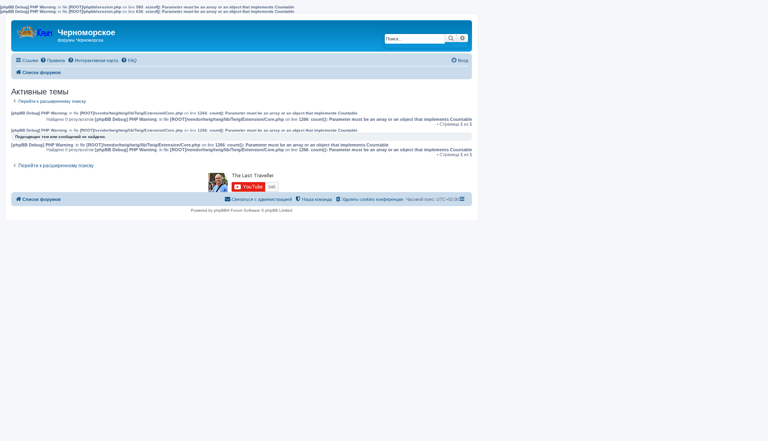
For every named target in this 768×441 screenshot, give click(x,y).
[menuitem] (52, 60)
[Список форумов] (35, 30)
